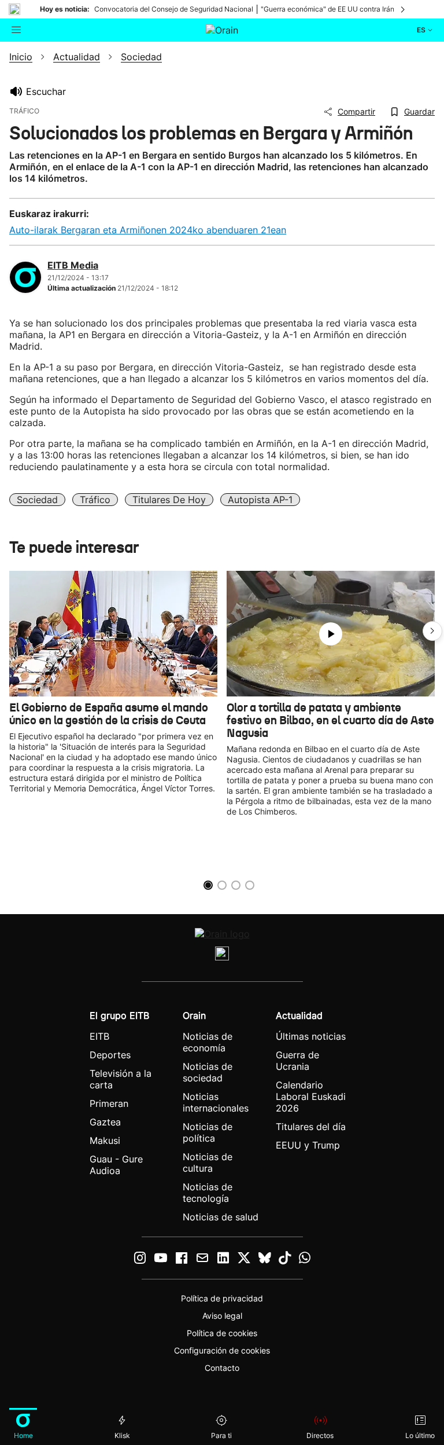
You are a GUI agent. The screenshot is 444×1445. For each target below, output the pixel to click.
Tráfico (95, 499)
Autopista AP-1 (260, 499)
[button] (432, 631)
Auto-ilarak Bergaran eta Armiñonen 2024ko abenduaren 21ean (147, 230)
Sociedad (37, 499)
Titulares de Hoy (169, 499)
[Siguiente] (403, 9)
